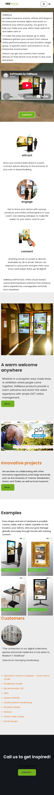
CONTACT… (27, 772)
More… (7, 403)
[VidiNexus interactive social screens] (12, 4)
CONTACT (27, 114)
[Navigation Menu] (44, 4)
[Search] (49, 4)
